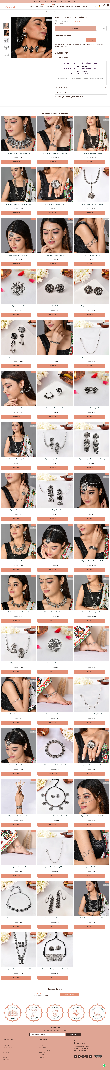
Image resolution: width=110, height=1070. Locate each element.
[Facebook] (75, 1056)
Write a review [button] (69, 994)
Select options (52, 773)
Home (43, 12)
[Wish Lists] (98, 28)
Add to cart (16, 162)
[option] (55, 1)
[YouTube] (90, 1056)
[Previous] (6, 22)
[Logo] (9, 6)
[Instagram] (83, 1056)
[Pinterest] (86, 1056)
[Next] (6, 60)
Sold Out (53, 162)
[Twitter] (79, 1056)
